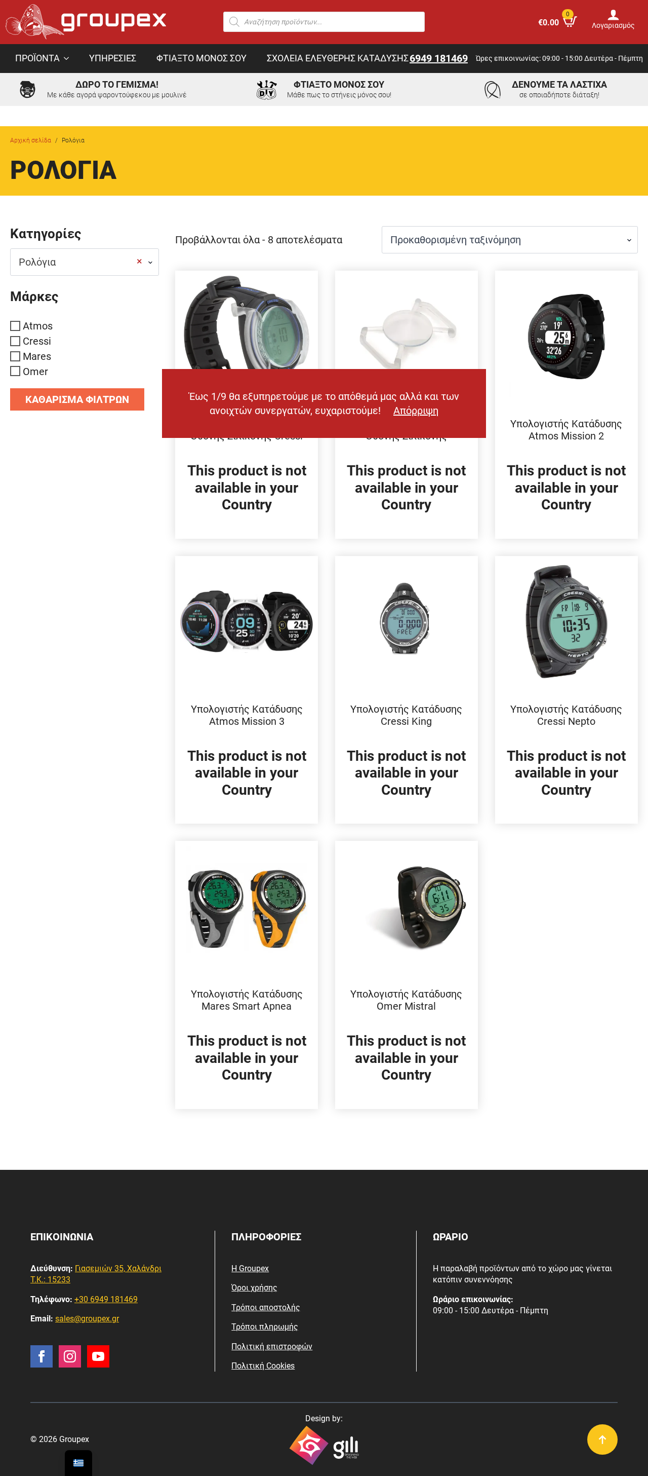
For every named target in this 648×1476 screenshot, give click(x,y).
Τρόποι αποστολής (265, 1307)
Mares (37, 356)
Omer (35, 371)
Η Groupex (250, 1268)
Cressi (37, 341)
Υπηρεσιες (112, 58)
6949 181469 (439, 58)
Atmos (38, 326)
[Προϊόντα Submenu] (69, 58)
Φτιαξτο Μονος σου (201, 58)
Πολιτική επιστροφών (271, 1346)
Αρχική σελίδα (30, 140)
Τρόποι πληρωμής (264, 1327)
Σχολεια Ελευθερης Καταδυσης (338, 58)
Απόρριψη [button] (415, 410)
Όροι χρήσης (254, 1288)
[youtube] (98, 1356)
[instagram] (70, 1356)
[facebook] (41, 1356)
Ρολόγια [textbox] (80, 261)
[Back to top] (602, 1439)
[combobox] (84, 262)
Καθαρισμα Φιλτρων (77, 399)
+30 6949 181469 (106, 1299)
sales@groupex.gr (87, 1318)
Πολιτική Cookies (263, 1366)
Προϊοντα (37, 58)
